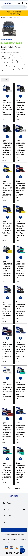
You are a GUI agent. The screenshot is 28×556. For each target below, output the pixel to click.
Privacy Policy (8, 542)
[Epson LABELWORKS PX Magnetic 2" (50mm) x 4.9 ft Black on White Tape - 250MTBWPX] (7, 371)
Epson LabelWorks (11, 534)
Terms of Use (5, 539)
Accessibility (14, 539)
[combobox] (14, 7)
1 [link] (9, 489)
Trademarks (21, 539)
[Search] (25, 7)
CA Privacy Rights (18, 542)
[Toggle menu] (2, 3)
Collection (9, 17)
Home (3, 17)
